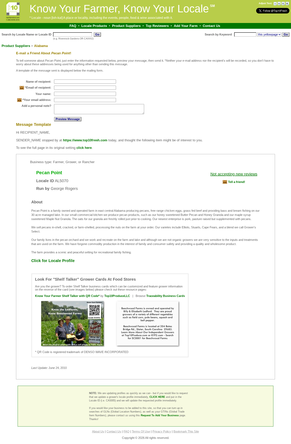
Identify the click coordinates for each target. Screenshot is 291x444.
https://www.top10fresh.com (85, 140)
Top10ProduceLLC (117, 296)
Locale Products (94, 26)
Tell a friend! (236, 182)
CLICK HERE (157, 396)
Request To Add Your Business (160, 415)
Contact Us (211, 26)
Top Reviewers (157, 26)
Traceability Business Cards (165, 296)
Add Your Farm (186, 26)
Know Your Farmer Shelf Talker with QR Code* (67, 296)
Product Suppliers (126, 26)
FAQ (72, 26)
